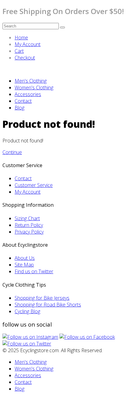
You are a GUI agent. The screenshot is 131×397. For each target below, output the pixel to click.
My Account (28, 44)
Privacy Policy (29, 231)
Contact (23, 101)
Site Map (24, 264)
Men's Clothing (31, 80)
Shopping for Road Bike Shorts (48, 304)
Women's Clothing (34, 87)
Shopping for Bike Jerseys (42, 298)
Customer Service (34, 185)
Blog (19, 107)
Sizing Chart (27, 218)
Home (21, 37)
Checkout (25, 57)
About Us (25, 258)
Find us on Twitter (34, 271)
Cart (19, 51)
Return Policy (29, 225)
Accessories (28, 94)
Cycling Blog (27, 311)
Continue (12, 152)
